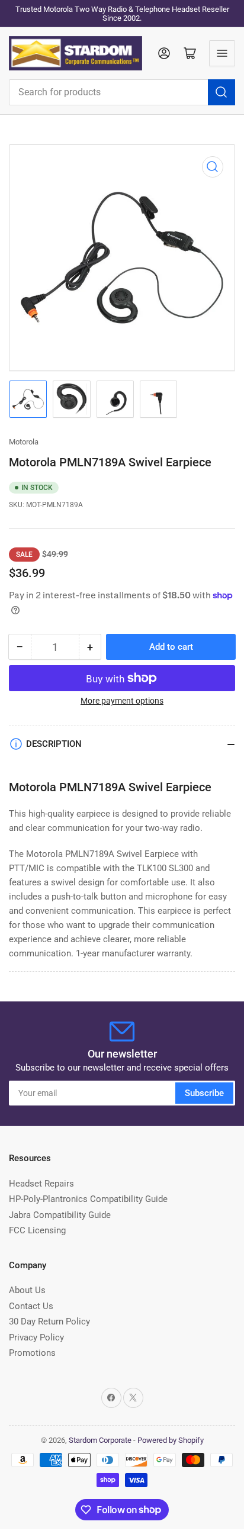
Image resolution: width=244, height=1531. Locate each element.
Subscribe (204, 1093)
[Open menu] (222, 53)
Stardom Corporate (100, 1440)
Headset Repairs (41, 1183)
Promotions (32, 1353)
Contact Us (31, 1306)
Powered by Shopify (170, 1440)
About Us (27, 1290)
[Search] (221, 92)
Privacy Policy (36, 1337)
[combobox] (122, 92)
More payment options (122, 700)
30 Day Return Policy (49, 1321)
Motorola (23, 441)
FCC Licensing (37, 1230)
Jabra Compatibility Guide (60, 1215)
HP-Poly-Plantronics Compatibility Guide (88, 1199)
